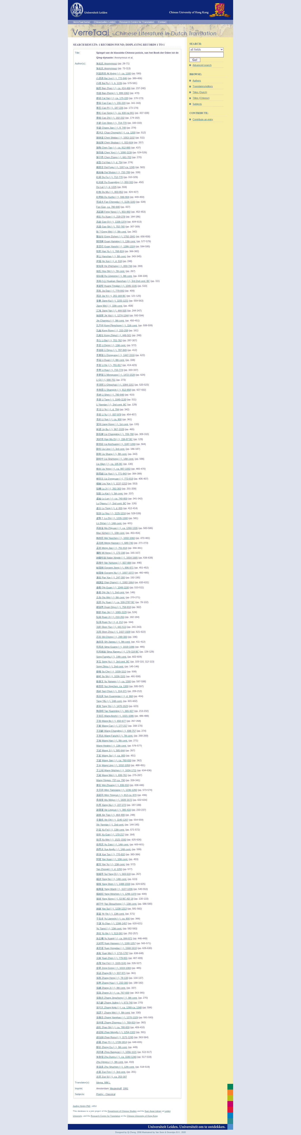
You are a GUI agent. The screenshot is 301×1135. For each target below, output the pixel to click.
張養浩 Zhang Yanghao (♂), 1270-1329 (117, 1017)
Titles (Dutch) (200, 92)
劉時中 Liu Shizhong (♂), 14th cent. (115, 459)
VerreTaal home (81, 22)
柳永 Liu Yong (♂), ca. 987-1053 (113, 468)
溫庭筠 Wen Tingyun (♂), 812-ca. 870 (116, 795)
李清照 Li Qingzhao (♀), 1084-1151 (115, 384)
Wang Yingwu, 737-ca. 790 (110, 780)
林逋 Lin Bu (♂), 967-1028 (110, 429)
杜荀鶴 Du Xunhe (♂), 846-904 (112, 197)
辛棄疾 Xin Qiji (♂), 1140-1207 (112, 819)
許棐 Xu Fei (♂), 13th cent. (110, 829)
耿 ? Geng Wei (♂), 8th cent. (111, 231)
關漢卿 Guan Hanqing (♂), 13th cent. (116, 241)
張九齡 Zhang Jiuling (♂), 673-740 (114, 1002)
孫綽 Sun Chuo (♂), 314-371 (111, 691)
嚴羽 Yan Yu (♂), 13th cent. (110, 864)
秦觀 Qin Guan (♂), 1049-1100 (112, 587)
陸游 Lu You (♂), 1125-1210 (111, 513)
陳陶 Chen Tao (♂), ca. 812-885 (113, 147)
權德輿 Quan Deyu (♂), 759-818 (113, 607)
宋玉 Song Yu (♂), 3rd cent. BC (113, 661)
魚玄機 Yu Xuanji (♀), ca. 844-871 (114, 938)
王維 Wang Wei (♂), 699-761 (111, 775)
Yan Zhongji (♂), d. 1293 (109, 869)
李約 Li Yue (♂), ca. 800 (109, 419)
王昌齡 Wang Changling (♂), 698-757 (116, 731)
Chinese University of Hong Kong (142, 1116)
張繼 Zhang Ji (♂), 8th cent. (111, 988)
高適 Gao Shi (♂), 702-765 (110, 226)
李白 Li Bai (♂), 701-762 (109, 340)
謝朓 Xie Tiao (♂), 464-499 (110, 815)
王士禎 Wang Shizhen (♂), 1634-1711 (116, 770)
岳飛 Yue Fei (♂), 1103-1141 (111, 963)
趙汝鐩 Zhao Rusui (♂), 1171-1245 (114, 1037)
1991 (125, 1088)
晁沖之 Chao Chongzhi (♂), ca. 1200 (116, 132)
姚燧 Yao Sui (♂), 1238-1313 (111, 908)
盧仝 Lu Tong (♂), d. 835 (109, 508)
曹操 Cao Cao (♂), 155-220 (111, 103)
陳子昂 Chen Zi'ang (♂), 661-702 (113, 157)
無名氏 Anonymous (106, 63)
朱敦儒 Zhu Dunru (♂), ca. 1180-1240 (116, 1057)
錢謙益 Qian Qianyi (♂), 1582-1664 (115, 582)
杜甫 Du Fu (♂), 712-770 (109, 177)
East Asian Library (153, 1111)
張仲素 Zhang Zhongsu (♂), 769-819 (116, 1022)
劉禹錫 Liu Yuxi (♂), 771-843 (111, 473)
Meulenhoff (116, 1088)
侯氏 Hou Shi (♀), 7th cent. (110, 271)
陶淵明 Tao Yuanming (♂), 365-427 (115, 711)
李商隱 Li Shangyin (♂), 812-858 (113, 389)
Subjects (197, 104)
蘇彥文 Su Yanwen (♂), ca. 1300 (113, 681)
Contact (162, 22)
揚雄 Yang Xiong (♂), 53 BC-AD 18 (114, 898)
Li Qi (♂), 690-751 (105, 380)
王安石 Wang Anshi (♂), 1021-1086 (115, 716)
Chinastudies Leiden (104, 22)
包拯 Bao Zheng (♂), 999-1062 (112, 93)
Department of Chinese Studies (122, 1111)
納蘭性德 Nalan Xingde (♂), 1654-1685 (117, 557)
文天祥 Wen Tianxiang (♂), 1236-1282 (116, 790)
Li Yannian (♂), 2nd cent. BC (111, 404)
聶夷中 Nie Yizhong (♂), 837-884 (113, 562)
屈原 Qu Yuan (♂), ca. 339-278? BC (115, 602)
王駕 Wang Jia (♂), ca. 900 (110, 755)
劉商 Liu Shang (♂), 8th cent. (111, 454)
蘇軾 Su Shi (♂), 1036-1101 (110, 676)
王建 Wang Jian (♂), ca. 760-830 (113, 760)
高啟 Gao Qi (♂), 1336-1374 (111, 221)
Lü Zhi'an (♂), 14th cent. (109, 523)
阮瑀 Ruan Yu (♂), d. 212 (109, 622)
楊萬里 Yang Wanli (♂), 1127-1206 (114, 889)
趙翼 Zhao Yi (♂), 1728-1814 (111, 1042)
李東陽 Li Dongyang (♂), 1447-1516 (115, 355)
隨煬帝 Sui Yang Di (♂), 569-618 (113, 874)
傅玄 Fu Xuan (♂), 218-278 (110, 216)
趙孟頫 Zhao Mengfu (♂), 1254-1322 (115, 1032)
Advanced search (202, 65)
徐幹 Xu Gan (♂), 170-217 (110, 834)
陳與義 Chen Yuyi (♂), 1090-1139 (114, 152)
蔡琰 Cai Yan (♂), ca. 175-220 (112, 98)
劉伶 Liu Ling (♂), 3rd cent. (110, 449)
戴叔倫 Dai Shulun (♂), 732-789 (113, 172)
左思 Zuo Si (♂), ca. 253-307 (111, 1076)
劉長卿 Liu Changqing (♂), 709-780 (115, 434)
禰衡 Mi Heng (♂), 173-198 (110, 553)
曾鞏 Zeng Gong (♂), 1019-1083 (113, 968)
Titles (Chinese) (201, 98)
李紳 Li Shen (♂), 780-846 (110, 394)
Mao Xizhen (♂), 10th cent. (110, 533)
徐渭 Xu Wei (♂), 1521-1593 (111, 839)
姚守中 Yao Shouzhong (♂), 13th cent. (116, 903)
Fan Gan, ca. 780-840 (108, 207)
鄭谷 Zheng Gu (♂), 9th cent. (111, 1047)
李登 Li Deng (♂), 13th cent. (111, 345)
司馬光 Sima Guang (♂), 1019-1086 (115, 646)
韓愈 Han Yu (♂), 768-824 (110, 251)
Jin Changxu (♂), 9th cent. (110, 320)
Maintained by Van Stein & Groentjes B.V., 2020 (164, 1132)
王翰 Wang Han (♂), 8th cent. (112, 740)
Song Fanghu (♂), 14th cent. (111, 656)
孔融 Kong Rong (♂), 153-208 (112, 330)
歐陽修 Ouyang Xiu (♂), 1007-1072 (115, 572)
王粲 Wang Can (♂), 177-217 (111, 725)
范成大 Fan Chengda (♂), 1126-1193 (115, 202)
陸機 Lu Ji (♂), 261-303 (108, 488)
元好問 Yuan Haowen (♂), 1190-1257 (116, 943)
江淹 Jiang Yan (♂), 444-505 (111, 310)
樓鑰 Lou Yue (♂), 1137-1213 (111, 483)
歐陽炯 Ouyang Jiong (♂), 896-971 (115, 567)
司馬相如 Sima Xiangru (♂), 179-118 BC (117, 651)
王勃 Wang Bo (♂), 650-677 (111, 721)
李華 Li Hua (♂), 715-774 (109, 370)
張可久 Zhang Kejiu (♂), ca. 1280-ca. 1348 (119, 1007)
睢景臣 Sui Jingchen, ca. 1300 (112, 686)
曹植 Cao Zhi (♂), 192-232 (110, 117)
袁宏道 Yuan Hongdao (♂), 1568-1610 (116, 948)
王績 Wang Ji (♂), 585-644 (110, 750)
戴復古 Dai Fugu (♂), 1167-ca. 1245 (115, 167)
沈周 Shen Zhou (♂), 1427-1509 (113, 631)
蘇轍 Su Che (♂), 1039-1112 (111, 671)
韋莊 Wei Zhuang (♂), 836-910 (112, 785)
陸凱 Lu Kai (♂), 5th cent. (109, 493)
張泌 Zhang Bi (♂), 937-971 (111, 973)
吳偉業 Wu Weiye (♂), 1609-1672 (114, 800)
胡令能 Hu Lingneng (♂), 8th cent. (114, 276)
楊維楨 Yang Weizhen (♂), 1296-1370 (116, 894)
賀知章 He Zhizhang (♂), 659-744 (114, 266)
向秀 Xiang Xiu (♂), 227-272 (111, 805)
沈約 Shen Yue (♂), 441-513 (111, 627)
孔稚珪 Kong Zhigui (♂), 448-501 (113, 335)
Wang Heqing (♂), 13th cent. (111, 745)
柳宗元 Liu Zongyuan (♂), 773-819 (114, 478)
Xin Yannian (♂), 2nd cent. (110, 824)
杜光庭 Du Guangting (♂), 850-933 (114, 182)
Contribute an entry (203, 119)
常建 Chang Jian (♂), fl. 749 (111, 127)
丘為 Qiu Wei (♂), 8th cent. (110, 597)
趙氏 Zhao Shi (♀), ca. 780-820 (113, 1027)
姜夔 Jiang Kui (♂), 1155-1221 (112, 300)
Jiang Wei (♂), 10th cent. (109, 305)
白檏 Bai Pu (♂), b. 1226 (109, 83)
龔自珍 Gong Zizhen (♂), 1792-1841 (115, 236)
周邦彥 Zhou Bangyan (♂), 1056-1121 (116, 1052)
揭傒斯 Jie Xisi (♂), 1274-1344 (112, 315)
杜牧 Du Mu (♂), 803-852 (109, 192)
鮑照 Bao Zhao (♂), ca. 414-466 (113, 88)
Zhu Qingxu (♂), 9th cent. (110, 1062)
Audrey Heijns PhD (81, 1106)
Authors (197, 80)
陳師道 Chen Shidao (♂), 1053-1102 (115, 137)
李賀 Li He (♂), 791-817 (109, 365)
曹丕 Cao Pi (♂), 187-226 (109, 108)
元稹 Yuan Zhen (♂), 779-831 (112, 958)
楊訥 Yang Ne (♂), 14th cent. (111, 879)
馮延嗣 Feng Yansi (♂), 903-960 (113, 211)
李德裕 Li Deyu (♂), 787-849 (111, 350)
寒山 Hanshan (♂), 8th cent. (111, 256)
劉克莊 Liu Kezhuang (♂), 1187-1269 (116, 444)
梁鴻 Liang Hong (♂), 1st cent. (112, 424)
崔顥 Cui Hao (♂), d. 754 (109, 162)
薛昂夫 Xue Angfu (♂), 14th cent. (113, 849)
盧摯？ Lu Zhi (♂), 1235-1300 (112, 518)
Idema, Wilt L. (103, 1082)
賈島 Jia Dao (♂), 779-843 (110, 290)
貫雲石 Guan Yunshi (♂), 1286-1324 (115, 246)
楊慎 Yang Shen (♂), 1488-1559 (113, 884)
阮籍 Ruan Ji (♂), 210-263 (110, 617)
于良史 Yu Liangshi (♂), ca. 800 (113, 918)
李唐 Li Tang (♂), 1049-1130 (111, 399)
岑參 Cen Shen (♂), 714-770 (111, 123)
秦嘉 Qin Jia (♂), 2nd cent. (110, 592)
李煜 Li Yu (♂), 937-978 (108, 414)
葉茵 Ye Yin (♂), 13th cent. (110, 913)
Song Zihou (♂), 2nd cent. (110, 666)
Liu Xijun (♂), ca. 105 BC (109, 464)
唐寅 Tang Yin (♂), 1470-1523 (112, 706)
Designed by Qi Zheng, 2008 (128, 1132)
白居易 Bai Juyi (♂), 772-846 (111, 78)
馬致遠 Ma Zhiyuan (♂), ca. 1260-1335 (117, 528)
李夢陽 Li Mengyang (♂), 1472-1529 (115, 374)
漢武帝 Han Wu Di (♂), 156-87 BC (114, 439)
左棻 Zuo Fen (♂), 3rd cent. (111, 1072)
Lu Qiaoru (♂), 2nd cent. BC (111, 503)
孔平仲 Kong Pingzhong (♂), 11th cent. (116, 325)
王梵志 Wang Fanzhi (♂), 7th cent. (114, 735)
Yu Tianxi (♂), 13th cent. (109, 928)
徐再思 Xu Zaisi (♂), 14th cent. (112, 844)
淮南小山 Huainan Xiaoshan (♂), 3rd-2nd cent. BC (123, 281)
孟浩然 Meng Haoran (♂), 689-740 (114, 543)
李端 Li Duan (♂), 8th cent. (110, 360)
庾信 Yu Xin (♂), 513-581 (109, 933)
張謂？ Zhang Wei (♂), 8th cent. (113, 1012)
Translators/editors (203, 86)
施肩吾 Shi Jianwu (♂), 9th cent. (113, 641)
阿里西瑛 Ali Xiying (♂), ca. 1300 (113, 73)
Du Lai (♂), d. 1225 (106, 187)
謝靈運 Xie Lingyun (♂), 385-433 (113, 810)
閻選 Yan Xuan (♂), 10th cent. (112, 859)
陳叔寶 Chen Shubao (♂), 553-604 (114, 142)
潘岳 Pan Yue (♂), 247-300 (110, 577)
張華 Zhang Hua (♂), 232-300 (112, 982)
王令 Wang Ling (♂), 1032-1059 (113, 765)
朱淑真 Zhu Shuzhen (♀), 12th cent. (115, 1067)
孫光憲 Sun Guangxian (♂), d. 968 (114, 696)
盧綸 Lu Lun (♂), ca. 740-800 (111, 498)
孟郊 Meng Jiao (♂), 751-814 (111, 548)
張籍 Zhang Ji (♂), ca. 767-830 (112, 992)
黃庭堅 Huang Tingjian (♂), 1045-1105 (116, 286)
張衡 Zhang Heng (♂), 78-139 (112, 978)
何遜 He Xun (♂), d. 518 (109, 261)
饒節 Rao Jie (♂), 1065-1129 (111, 612)
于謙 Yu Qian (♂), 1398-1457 (111, 923)
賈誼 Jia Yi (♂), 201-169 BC (111, 296)
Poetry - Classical (105, 1094)
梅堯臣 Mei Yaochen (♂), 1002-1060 (115, 538)
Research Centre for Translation (136, 22)
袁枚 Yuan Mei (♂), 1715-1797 (112, 953)
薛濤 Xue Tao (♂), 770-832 (110, 854)
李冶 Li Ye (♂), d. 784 (107, 409)
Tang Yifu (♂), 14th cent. (109, 701)
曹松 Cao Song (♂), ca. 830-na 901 (115, 113)
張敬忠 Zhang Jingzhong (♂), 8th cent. (116, 997)
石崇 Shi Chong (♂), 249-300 (111, 637)
